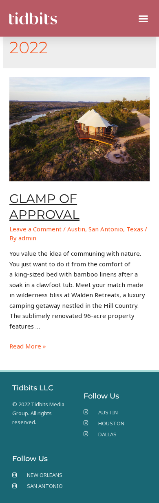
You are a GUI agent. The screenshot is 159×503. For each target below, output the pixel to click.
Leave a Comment (35, 229)
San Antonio (105, 229)
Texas (134, 229)
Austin (76, 229)
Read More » (27, 346)
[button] (143, 18)
